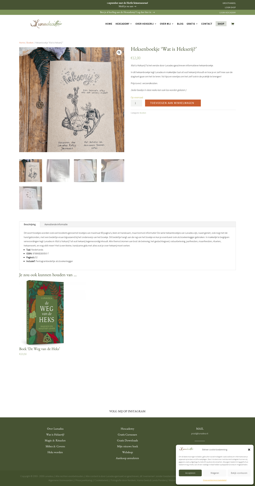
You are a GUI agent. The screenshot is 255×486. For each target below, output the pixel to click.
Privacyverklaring (83, 480)
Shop (221, 23)
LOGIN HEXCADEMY (227, 12)
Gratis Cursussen (127, 435)
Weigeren (215, 473)
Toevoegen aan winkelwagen (172, 103)
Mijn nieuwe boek (127, 446)
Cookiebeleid (101, 480)
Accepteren (190, 473)
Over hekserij (144, 24)
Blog (180, 24)
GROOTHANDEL (229, 3)
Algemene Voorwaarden (61, 480)
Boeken (30, 42)
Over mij (165, 24)
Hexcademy (122, 24)
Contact (206, 24)
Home (108, 24)
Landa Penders (159, 480)
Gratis (191, 24)
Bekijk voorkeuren (239, 473)
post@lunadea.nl (199, 433)
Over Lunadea (55, 429)
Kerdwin (132, 480)
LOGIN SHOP (230, 7)
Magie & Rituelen (55, 440)
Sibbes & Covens (55, 446)
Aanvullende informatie (56, 224)
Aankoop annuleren (127, 458)
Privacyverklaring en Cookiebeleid (215, 480)
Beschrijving (30, 224)
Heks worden (55, 452)
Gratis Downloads (127, 440)
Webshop (127, 452)
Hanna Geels (143, 480)
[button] (249, 449)
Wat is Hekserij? (55, 435)
